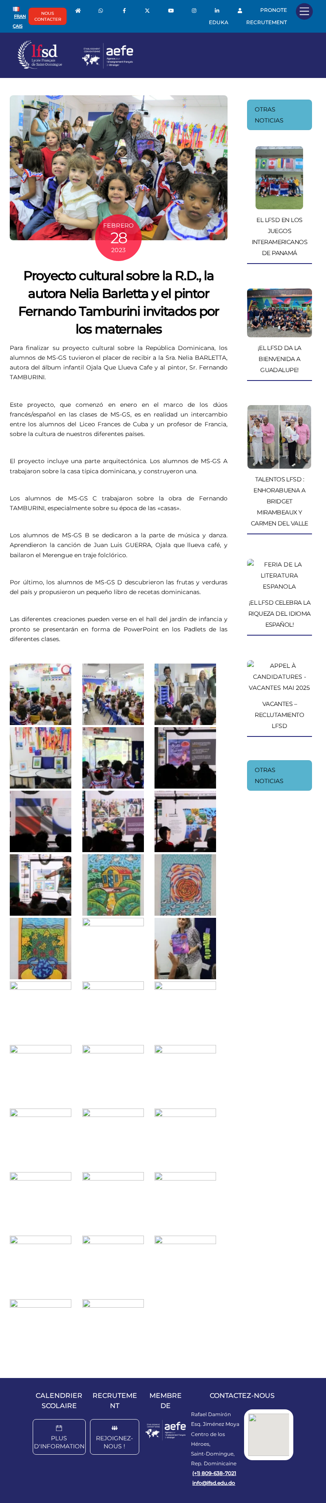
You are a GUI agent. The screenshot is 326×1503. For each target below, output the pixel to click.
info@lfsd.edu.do (213, 1483)
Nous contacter (47, 16)
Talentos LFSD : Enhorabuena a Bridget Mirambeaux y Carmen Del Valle (279, 501)
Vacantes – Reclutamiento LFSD (279, 715)
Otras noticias (269, 115)
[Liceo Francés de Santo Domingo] (75, 67)
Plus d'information (59, 1442)
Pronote (273, 10)
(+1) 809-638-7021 (214, 1473)
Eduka (218, 22)
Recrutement (266, 22)
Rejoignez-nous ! (114, 1442)
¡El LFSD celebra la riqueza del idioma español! (279, 613)
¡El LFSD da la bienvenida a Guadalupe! (279, 359)
